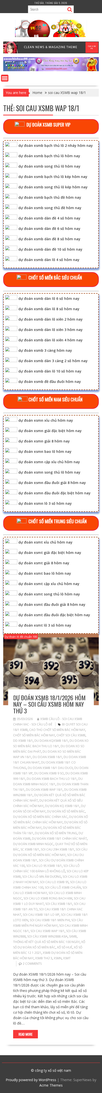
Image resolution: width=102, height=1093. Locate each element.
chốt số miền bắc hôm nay (34, 735)
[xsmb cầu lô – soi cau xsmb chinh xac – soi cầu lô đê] (51, 69)
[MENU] (4, 78)
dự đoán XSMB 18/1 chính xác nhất (59, 838)
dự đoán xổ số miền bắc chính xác (40, 817)
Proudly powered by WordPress (31, 1079)
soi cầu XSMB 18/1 (58, 904)
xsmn (58, 958)
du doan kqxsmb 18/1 (51, 741)
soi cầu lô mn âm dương (41, 876)
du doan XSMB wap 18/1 (44, 789)
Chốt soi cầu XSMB (70, 735)
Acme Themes (51, 1085)
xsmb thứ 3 (43, 958)
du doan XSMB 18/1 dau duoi (50, 768)
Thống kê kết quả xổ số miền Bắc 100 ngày (46, 942)
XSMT (67, 958)
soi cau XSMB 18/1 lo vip (41, 915)
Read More (25, 1034)
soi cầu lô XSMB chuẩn (63, 887)
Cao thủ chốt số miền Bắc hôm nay (57, 730)
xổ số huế (64, 947)
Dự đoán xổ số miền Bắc (66, 811)
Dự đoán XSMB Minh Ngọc (33, 844)
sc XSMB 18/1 (30, 849)
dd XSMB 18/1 (23, 741)
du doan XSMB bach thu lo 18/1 (52, 779)
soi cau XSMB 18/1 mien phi (50, 920)
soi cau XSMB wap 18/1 (47, 931)
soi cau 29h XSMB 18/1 (57, 849)
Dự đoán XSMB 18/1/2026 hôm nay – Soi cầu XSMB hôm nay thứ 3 (49, 704)
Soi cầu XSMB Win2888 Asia (47, 936)
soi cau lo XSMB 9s (54, 882)
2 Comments (32, 964)
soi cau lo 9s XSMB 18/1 (44, 866)
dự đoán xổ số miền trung (56, 833)
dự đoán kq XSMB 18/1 (62, 806)
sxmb (73, 936)
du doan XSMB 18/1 (47, 757)
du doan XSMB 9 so (49, 773)
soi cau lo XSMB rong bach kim (48, 898)
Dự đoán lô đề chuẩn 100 (21, 636)
